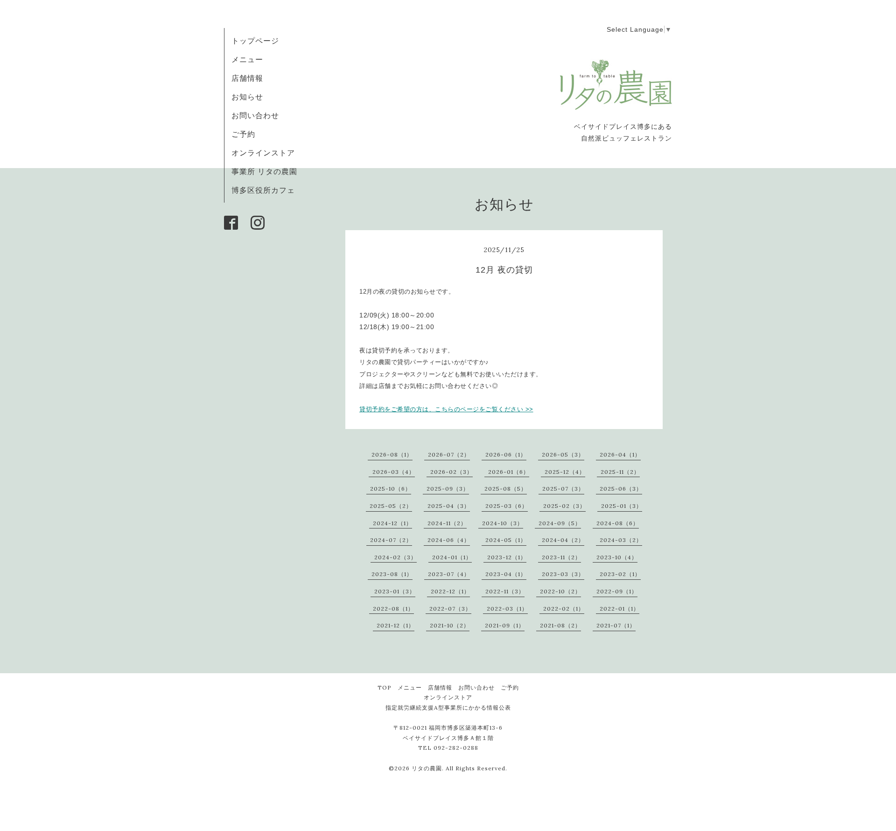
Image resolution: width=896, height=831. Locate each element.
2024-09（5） (560, 523)
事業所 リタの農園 (264, 171)
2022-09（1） (616, 591)
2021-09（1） (505, 625)
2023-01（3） (394, 591)
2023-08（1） (392, 573)
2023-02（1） (620, 573)
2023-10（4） (616, 557)
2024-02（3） (395, 557)
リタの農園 (427, 768)
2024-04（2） (563, 539)
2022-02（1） (563, 608)
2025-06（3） (621, 488)
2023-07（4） (449, 573)
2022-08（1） (393, 608)
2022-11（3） (505, 591)
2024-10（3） (502, 523)
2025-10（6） (390, 488)
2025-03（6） (506, 505)
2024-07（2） (391, 539)
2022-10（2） (560, 591)
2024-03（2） (621, 539)
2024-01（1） (452, 557)
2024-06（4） (448, 539)
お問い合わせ (255, 115)
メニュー (247, 59)
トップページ (255, 40)
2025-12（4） (565, 471)
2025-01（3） (621, 505)
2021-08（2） (560, 625)
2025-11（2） (620, 471)
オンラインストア (263, 152)
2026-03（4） (393, 471)
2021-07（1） (616, 625)
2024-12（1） (392, 523)
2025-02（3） (564, 505)
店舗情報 (247, 78)
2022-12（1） (450, 591)
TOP (385, 687)
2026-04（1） (620, 454)
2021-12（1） (395, 625)
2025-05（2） (391, 505)
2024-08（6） (617, 523)
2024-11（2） (447, 523)
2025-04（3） (448, 505)
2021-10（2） (449, 625)
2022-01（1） (619, 608)
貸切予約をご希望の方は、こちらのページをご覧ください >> (446, 409)
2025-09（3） (448, 488)
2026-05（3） (563, 454)
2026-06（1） (505, 454)
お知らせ (247, 96)
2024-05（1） (505, 539)
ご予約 (243, 134)
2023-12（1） (506, 557)
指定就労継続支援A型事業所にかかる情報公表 (448, 707)
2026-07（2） (449, 454)
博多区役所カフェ (263, 190)
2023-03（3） (563, 573)
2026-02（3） (451, 471)
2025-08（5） (505, 488)
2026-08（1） (392, 454)
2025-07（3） (563, 488)
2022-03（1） (507, 608)
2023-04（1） (505, 573)
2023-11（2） (561, 557)
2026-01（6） (508, 471)
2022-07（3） (450, 608)
